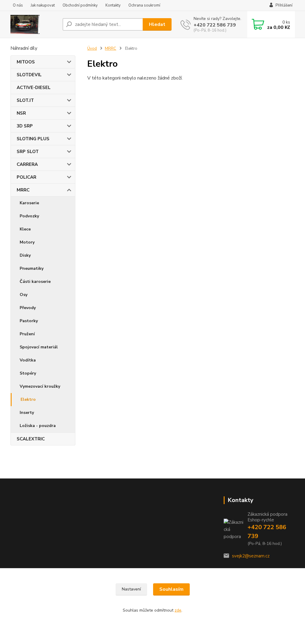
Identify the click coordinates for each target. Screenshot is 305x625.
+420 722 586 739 (215, 25)
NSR (21, 113)
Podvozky (29, 216)
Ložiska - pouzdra (38, 425)
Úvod (92, 48)
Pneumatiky (31, 268)
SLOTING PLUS (33, 139)
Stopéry (28, 373)
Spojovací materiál (39, 347)
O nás (18, 5)
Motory (27, 242)
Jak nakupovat (43, 5)
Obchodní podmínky (80, 5)
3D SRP (25, 126)
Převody (28, 308)
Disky (25, 255)
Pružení (27, 334)
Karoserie (29, 203)
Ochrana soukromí (144, 5)
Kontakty (113, 5)
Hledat (157, 24)
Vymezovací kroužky (40, 386)
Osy (23, 294)
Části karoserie (35, 281)
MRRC (23, 190)
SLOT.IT (25, 100)
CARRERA (27, 164)
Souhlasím (171, 589)
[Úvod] (34, 24)
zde (178, 610)
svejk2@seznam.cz (251, 556)
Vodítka (28, 360)
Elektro (28, 399)
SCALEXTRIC (31, 439)
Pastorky (29, 321)
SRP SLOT (28, 152)
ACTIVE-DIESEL (34, 88)
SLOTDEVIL (29, 75)
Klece (25, 229)
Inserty (27, 412)
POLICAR (26, 177)
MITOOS (26, 62)
